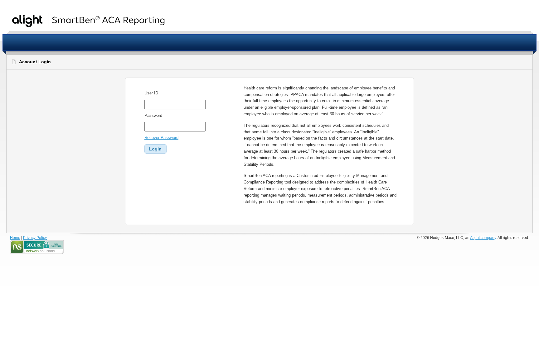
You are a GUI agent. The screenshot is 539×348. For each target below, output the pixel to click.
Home (15, 238)
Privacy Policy (35, 238)
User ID (151, 93)
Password (153, 115)
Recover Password (161, 137)
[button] (155, 149)
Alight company (483, 238)
